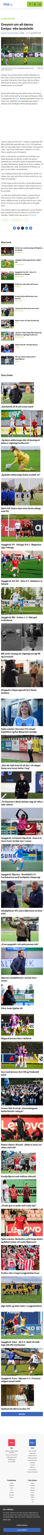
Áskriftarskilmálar (32, 1460)
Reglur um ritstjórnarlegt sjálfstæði (11, 1452)
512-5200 (33, 1451)
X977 (32, 1499)
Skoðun (12, 1492)
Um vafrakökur (32, 1469)
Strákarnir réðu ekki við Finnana (26, 284)
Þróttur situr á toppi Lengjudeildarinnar (20, 1273)
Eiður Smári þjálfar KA (12, 1008)
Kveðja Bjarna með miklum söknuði (18, 1177)
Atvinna (32, 1488)
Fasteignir (32, 1485)
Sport (11, 1488)
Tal (32, 1502)
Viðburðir (32, 1490)
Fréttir (11, 1483)
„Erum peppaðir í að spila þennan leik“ (20, 944)
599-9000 (12, 1461)
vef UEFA (32, 215)
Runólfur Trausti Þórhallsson (10, 33)
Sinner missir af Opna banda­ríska (27, 321)
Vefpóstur (32, 1467)
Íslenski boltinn (16, 220)
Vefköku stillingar (22, 1525)
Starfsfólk (32, 1462)
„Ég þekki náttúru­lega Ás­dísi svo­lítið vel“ (20, 475)
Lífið (11, 1490)
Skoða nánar (7, 1519)
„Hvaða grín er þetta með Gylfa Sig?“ (18, 1206)
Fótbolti (5, 220)
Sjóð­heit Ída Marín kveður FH (15, 1409)
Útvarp (11, 1497)
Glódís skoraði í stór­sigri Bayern (26, 345)
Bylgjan (32, 1495)
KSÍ (26, 220)
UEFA (17, 98)
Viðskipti (11, 1485)
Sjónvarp (11, 1495)
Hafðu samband (32, 1455)
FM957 (32, 1497)
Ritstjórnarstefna (32, 1458)
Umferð (32, 1465)
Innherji (32, 1483)
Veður (32, 1492)
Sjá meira (22, 1414)
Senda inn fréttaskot (32, 1472)
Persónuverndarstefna (11, 1455)
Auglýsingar (32, 1453)
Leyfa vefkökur (22, 1530)
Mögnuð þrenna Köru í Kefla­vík (16, 1039)
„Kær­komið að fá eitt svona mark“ (27, 308)
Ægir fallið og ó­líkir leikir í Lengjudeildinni (21, 1306)
